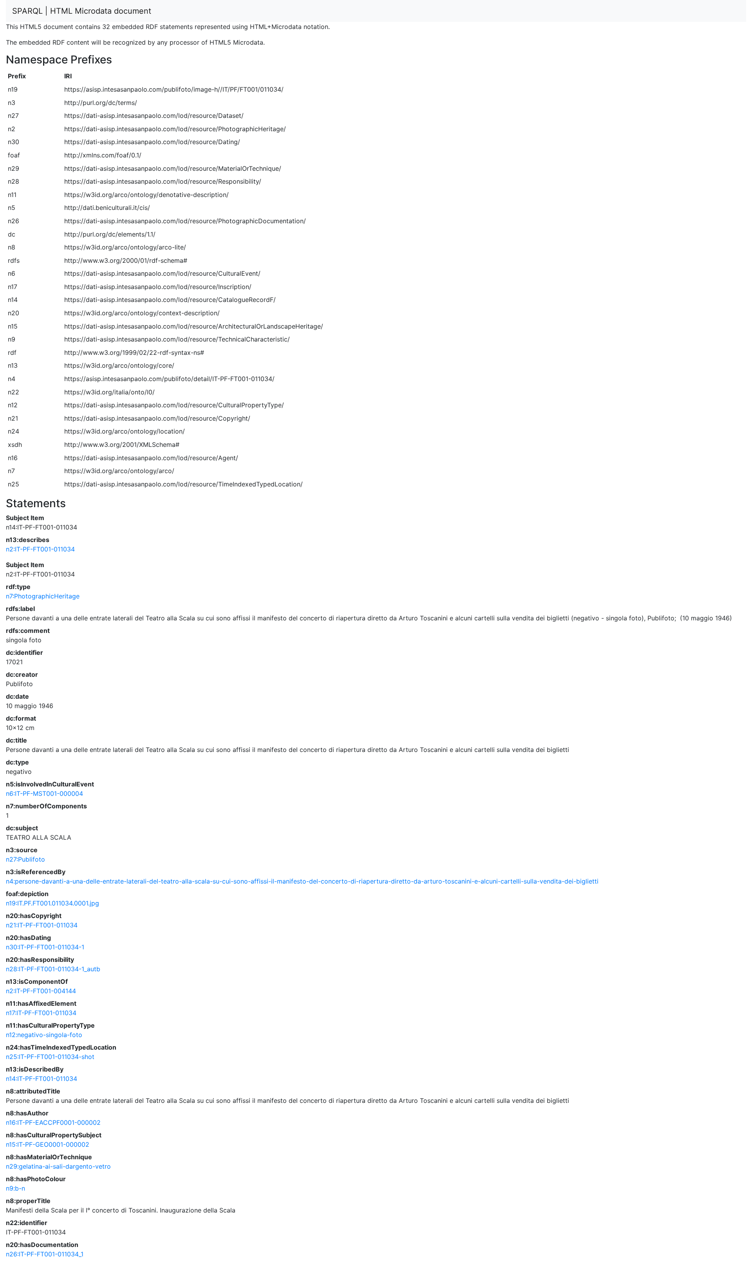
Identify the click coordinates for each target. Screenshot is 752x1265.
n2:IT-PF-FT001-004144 (41, 991)
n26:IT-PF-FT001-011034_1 (44, 1254)
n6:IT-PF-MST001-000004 (44, 793)
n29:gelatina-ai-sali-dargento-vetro (58, 1166)
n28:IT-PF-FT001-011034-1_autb (53, 969)
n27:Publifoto (25, 859)
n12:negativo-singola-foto (44, 1035)
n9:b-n (15, 1188)
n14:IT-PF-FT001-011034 (41, 1078)
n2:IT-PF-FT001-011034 (40, 549)
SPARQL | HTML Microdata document (81, 11)
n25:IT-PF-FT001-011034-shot (50, 1057)
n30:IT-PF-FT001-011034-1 (45, 947)
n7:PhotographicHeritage (43, 596)
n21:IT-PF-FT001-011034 (42, 925)
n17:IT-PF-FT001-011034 (41, 1013)
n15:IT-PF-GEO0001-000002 (47, 1144)
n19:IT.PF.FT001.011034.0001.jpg (52, 903)
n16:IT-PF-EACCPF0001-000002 (53, 1122)
